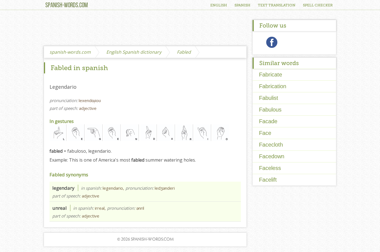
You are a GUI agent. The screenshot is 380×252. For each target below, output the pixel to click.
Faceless (270, 168)
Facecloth (271, 145)
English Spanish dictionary (133, 52)
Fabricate (270, 74)
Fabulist (268, 98)
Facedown (271, 156)
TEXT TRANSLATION (276, 5)
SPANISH (242, 5)
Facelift (268, 180)
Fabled (184, 52)
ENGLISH (218, 5)
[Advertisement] (145, 28)
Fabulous (270, 110)
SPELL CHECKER (318, 5)
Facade (268, 121)
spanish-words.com (70, 52)
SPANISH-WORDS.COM (66, 5)
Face (265, 133)
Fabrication (272, 86)
